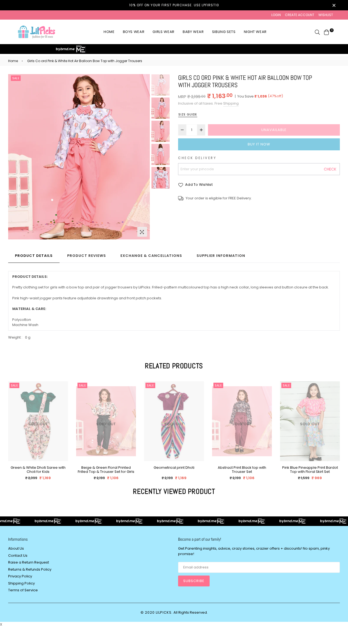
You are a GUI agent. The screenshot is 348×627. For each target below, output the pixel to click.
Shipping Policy (21, 583)
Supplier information (221, 255)
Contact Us (17, 555)
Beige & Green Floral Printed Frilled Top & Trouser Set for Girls (106, 469)
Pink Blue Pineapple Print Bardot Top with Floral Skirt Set (310, 469)
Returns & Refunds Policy (29, 569)
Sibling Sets (224, 31)
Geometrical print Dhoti (174, 467)
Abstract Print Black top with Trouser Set (242, 469)
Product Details (34, 255)
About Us (16, 548)
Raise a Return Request (28, 562)
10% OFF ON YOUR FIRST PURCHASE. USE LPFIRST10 (174, 5)
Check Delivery (197, 158)
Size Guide (187, 114)
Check (330, 169)
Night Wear (255, 31)
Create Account (299, 15)
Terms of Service (23, 590)
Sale (15, 78)
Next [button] (143, 156)
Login (276, 15)
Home (109, 31)
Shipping (231, 103)
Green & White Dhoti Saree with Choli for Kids (38, 469)
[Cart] (326, 31)
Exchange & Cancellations (151, 255)
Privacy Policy (20, 576)
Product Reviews (86, 255)
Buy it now (259, 144)
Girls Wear (164, 31)
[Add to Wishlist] (62, 405)
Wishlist (325, 15)
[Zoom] (142, 232)
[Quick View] (62, 394)
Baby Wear (193, 31)
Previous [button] (15, 156)
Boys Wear (134, 31)
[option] (79, 157)
